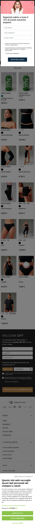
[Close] (32, 2)
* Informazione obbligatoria (12, 53)
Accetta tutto (17, 513)
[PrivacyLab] (13, 508)
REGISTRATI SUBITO (17, 59)
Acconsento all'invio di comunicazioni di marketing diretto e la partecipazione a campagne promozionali (18, 49)
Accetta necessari (17, 518)
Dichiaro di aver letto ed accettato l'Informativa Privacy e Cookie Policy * (17, 44)
